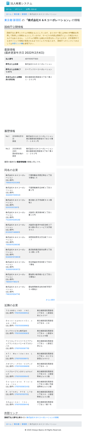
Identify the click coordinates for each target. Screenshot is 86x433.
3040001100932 (13, 195)
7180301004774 (12, 294)
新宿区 (24, 14)
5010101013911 (12, 207)
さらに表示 (50, 300)
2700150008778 (21, 348)
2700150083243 (22, 386)
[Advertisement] (70, 59)
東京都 (16, 14)
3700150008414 (21, 404)
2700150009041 (21, 376)
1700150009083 (21, 333)
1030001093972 (12, 269)
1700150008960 (21, 325)
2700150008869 (22, 366)
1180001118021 (12, 282)
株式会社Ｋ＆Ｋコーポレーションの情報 (42, 417)
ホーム (9, 14)
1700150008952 (21, 313)
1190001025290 (12, 182)
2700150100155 (21, 394)
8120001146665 (12, 232)
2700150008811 (21, 358)
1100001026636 (12, 244)
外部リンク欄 (17, 43)
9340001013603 (13, 257)
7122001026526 (12, 220)
